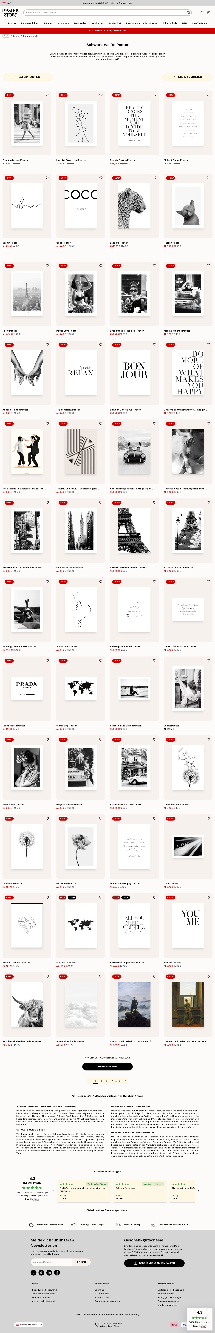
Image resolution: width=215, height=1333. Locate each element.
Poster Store (114, 1323)
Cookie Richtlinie (91, 1314)
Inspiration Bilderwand (43, 1301)
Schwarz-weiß (30, 36)
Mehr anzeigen (107, 1066)
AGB (78, 1314)
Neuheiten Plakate (41, 1297)
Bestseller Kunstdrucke (43, 1293)
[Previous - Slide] (53, 1191)
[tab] (201, 12)
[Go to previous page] (90, 1081)
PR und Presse (102, 1293)
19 (120, 1080)
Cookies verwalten (167, 1305)
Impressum (108, 1314)
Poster (16, 36)
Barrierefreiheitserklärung (107, 1301)
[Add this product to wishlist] (47, 95)
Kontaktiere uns (166, 1293)
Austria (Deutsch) (28, 1324)
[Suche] (189, 12)
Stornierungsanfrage (168, 1301)
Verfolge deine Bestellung (171, 1289)
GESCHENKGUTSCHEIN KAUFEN (157, 1263)
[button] (199, 1319)
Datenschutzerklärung (127, 1314)
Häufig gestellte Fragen (169, 1297)
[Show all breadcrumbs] (6, 36)
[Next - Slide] (198, 1191)
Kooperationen (102, 1297)
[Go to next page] (125, 1081)
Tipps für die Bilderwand (44, 1289)
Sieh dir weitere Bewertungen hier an (107, 1210)
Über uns (99, 1289)
